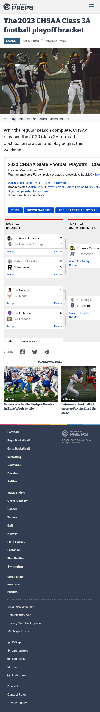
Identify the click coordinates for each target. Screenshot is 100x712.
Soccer (12, 509)
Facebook (18, 659)
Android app (20, 650)
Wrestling (14, 457)
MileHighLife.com (19, 631)
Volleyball (14, 465)
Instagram (19, 675)
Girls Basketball (18, 448)
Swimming (15, 566)
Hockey (12, 533)
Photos (12, 592)
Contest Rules (16, 694)
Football (11, 41)
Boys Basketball (18, 440)
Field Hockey (16, 542)
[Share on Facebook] (22, 352)
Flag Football (16, 558)
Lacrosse (13, 550)
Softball (13, 481)
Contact (12, 686)
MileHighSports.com (21, 606)
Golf (10, 525)
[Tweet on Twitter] (35, 352)
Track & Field (16, 492)
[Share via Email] (47, 352)
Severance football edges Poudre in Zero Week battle (29, 406)
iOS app (17, 642)
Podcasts (14, 584)
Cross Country (17, 500)
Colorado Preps (55, 41)
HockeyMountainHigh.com (25, 623)
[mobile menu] (91, 6)
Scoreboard (15, 577)
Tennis (12, 517)
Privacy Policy (17, 703)
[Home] (18, 6)
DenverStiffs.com (19, 615)
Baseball (13, 473)
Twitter (17, 667)
